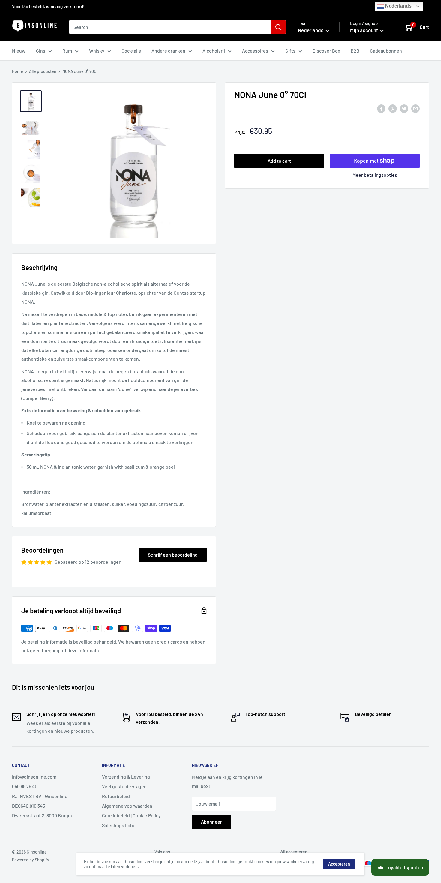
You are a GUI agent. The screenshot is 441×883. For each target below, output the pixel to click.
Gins (40, 50)
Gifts (290, 50)
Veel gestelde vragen (124, 786)
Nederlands (398, 5)
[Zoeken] (278, 27)
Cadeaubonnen (386, 50)
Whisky (96, 50)
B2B (355, 50)
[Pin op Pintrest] (392, 108)
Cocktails (131, 50)
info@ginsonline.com (34, 776)
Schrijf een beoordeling (173, 554)
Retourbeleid (116, 796)
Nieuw (19, 50)
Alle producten (42, 71)
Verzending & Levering (126, 776)
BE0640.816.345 (28, 806)
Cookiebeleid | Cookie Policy (131, 815)
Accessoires (255, 50)
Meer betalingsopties (374, 175)
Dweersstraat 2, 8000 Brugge (43, 815)
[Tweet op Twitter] (404, 108)
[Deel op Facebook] (381, 108)
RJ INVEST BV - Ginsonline (40, 796)
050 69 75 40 (25, 786)
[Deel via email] (415, 108)
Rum (67, 50)
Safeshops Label (119, 825)
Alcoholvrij (213, 50)
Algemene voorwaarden (127, 806)
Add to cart (279, 161)
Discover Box (326, 50)
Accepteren (339, 863)
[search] (170, 27)
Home (17, 71)
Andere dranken (168, 50)
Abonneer (211, 821)
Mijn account (364, 30)
